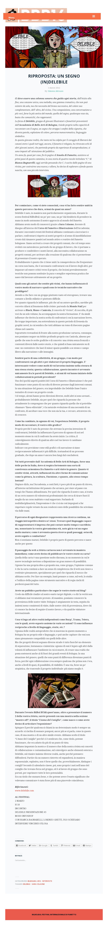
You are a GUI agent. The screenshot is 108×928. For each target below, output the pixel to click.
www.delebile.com (24, 790)
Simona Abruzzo (55, 91)
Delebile (26, 884)
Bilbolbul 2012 (34, 881)
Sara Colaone (38, 884)
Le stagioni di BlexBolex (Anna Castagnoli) (79, 899)
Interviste (47, 881)
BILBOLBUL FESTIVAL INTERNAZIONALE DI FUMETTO (54, 914)
